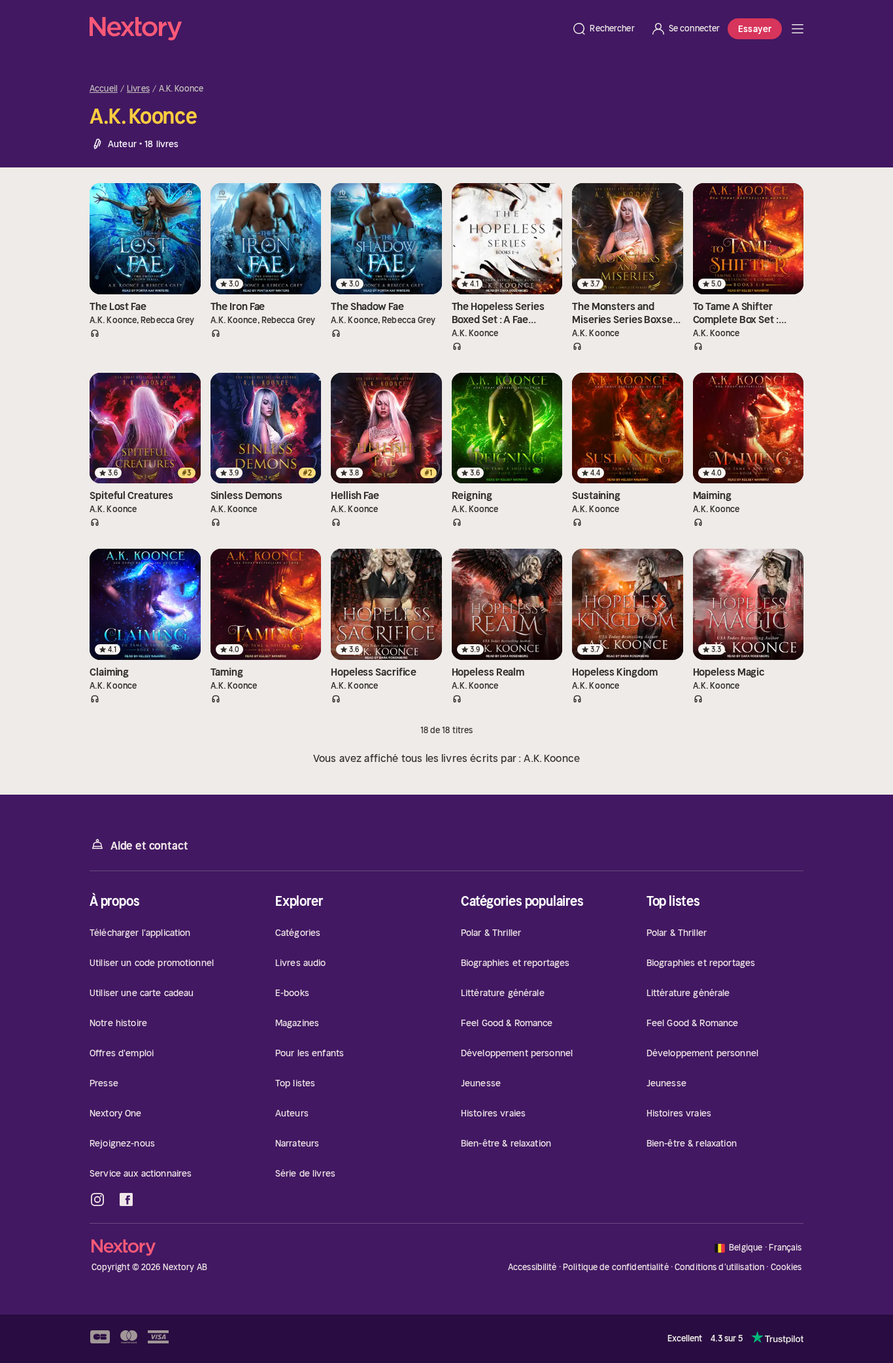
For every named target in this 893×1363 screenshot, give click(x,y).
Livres (138, 89)
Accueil (104, 89)
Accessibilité (532, 1267)
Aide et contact (149, 845)
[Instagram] (97, 1199)
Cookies (786, 1267)
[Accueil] (327, 29)
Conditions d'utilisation (719, 1267)
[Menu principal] (797, 28)
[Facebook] (126, 1199)
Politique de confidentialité (616, 1267)
